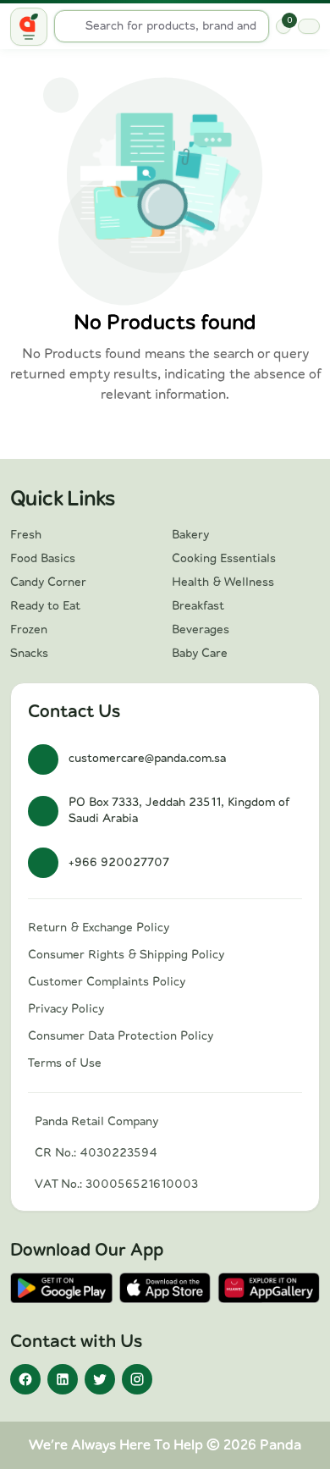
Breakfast (198, 606)
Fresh (25, 535)
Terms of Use (65, 1063)
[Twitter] (100, 1379)
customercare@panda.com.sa (147, 759)
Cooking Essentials (224, 559)
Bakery (190, 535)
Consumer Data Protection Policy (120, 1036)
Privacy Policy (66, 1009)
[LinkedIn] (62, 1379)
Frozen (28, 630)
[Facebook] (25, 1379)
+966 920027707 (119, 863)
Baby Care (200, 654)
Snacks (29, 654)
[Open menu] (28, 27)
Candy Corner (48, 582)
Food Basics (42, 559)
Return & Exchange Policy (98, 928)
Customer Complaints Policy (106, 982)
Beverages (200, 630)
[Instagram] (137, 1379)
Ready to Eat (45, 606)
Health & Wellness (223, 582)
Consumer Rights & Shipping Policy (126, 955)
